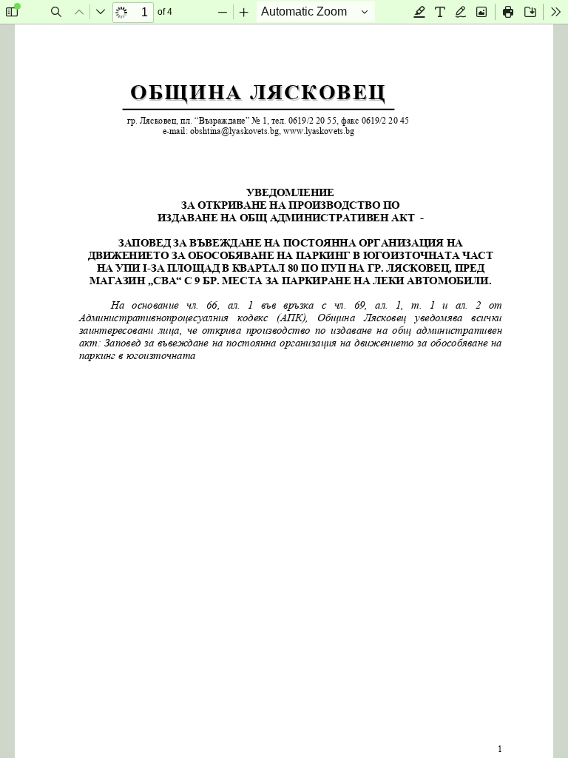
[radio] (419, 11)
